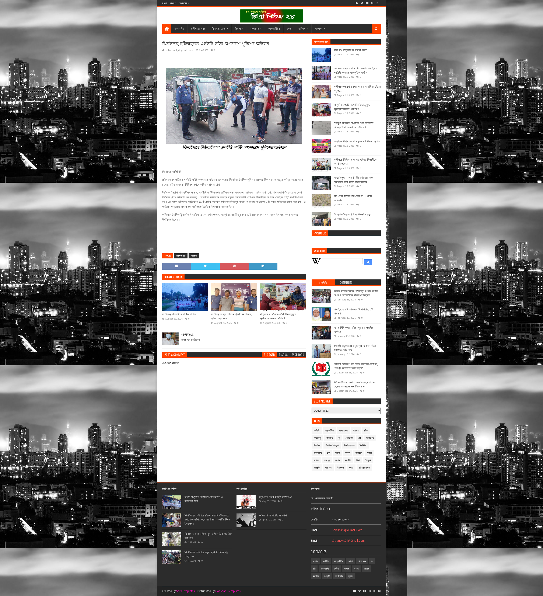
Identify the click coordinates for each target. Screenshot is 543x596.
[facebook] (357, 3)
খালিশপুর (329, 438)
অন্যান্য (318, 28)
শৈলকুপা (368, 460)
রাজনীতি (348, 460)
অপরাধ (315, 561)
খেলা (289, 28)
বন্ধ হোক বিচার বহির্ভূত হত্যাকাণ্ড (275, 497)
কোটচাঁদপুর (317, 438)
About (172, 3)
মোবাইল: (315, 519)
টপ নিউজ (194, 256)
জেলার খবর (370, 438)
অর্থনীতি (316, 430)
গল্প (359, 438)
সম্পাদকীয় (179, 28)
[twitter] (362, 3)
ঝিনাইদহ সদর (180, 256)
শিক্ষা (358, 460)
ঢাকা (328, 453)
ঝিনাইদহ (317, 445)
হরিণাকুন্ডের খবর (364, 467)
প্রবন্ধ (347, 453)
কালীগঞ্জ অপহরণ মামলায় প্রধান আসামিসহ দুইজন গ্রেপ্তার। (231, 316)
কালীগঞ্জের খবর (198, 28)
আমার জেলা (343, 430)
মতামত (316, 460)
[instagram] (377, 3)
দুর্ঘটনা (337, 453)
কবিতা (366, 430)
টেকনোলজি (318, 453)
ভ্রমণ (369, 453)
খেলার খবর (349, 438)
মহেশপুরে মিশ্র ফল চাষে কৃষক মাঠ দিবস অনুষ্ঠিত (357, 141)
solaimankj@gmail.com (347, 530)
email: (314, 530)
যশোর (337, 460)
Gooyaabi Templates (228, 591)
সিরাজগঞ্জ (340, 467)
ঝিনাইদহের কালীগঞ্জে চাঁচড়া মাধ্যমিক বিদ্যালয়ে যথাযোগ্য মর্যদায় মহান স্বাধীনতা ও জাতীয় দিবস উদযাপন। (207, 519)
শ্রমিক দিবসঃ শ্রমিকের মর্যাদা (273, 515)
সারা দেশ (328, 467)
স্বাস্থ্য (351, 467)
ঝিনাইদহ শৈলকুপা (332, 445)
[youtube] (367, 3)
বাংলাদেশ (254, 28)
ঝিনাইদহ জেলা (218, 28)
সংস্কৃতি (317, 467)
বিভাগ (238, 28)
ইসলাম (355, 430)
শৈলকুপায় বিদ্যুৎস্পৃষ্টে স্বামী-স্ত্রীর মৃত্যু (352, 214)
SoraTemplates (185, 591)
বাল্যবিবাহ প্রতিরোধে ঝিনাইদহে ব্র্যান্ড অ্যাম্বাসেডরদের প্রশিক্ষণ (278, 316)
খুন (339, 438)
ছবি (314, 568)
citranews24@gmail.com (348, 540)
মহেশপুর (327, 460)
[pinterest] (372, 3)
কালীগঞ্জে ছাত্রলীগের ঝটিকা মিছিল (179, 314)
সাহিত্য (301, 28)
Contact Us (184, 3)
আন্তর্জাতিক (274, 28)
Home (164, 3)
